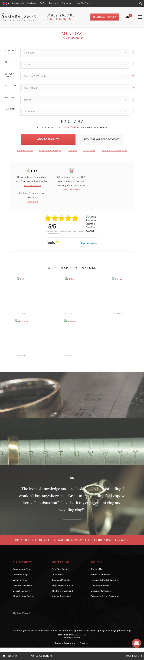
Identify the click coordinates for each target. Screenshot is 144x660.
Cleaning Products (61, 580)
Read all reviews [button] (89, 243)
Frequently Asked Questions (105, 596)
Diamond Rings (20, 574)
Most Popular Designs (23, 596)
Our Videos (57, 574)
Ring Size (9, 97)
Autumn (22, 355)
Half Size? (10, 109)
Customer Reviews (100, 585)
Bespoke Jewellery (22, 591)
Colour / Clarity (9, 75)
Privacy (68, 637)
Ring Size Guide (59, 569)
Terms (77, 637)
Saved (44, 656)
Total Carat (11, 50)
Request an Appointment (104, 17)
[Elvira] (69, 279)
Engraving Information (62, 585)
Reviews (31, 3)
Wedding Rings (20, 580)
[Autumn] (21, 321)
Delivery (53, 3)
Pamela (70, 355)
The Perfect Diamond (62, 591)
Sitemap (84, 643)
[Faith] (21, 279)
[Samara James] (18, 17)
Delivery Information (101, 591)
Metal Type (10, 86)
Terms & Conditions (100, 574)
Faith (21, 313)
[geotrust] (22, 613)
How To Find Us (84, 3)
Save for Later (25, 150)
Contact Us (18, 3)
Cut (6, 62)
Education (66, 3)
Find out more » (32, 185)
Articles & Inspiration (62, 596)
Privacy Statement (65, 643)
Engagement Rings (22, 569)
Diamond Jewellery (22, 585)
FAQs (43, 3)
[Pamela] (70, 321)
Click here (32, 201)
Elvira (69, 313)
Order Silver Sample (50, 150)
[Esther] (117, 279)
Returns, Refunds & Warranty (105, 580)
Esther (117, 313)
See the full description (114, 150)
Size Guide (89, 150)
